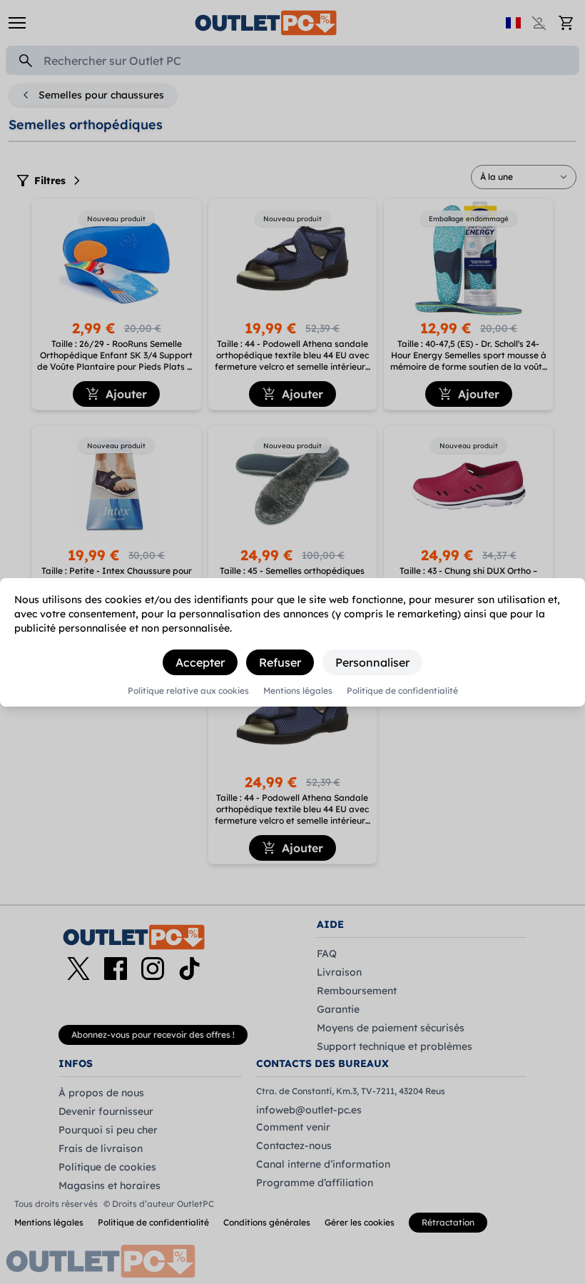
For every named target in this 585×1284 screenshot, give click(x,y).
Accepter (200, 662)
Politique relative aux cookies (188, 691)
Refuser (280, 662)
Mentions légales (297, 691)
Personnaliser (372, 662)
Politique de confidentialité (402, 691)
